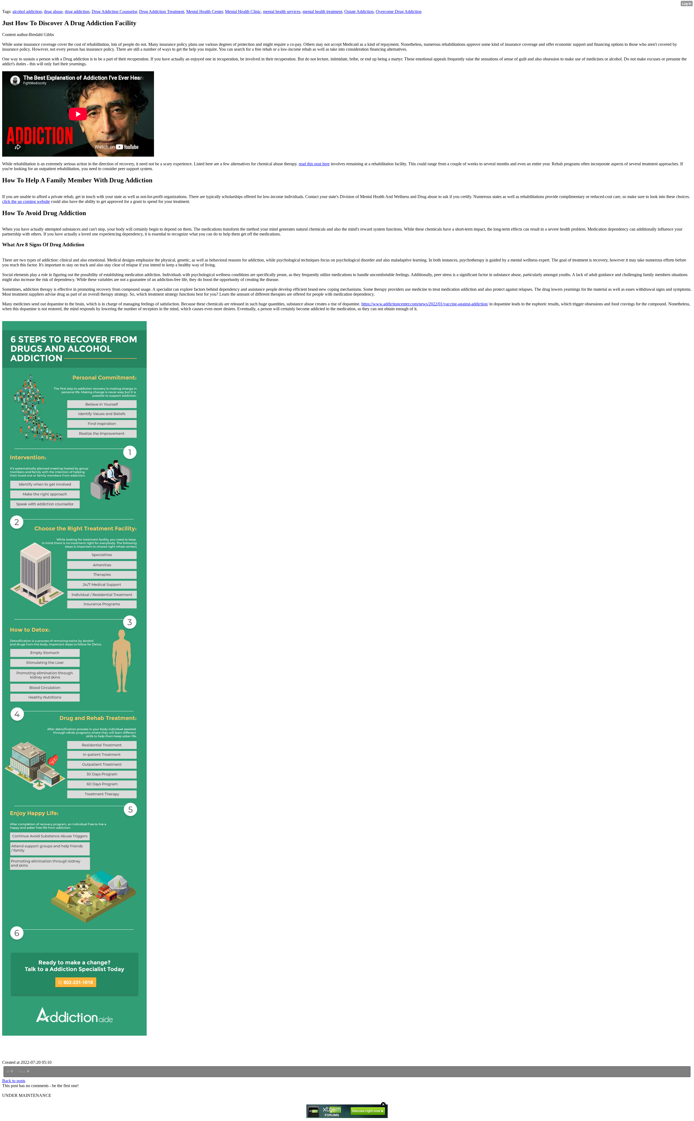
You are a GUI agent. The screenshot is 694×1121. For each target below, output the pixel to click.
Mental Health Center (204, 11)
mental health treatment (322, 11)
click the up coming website (26, 201)
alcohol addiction (27, 11)
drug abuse (53, 11)
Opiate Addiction (359, 11)
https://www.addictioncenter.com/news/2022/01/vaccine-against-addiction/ (424, 304)
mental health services (281, 11)
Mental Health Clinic (243, 11)
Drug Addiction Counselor (114, 11)
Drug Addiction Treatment (161, 11)
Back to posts (13, 1080)
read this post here (314, 163)
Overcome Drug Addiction (399, 11)
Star (22, 1072)
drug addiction (77, 11)
